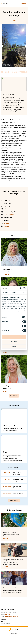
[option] (14, 45)
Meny (14, 20)
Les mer (5, 274)
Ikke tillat (14, 346)
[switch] (24, 321)
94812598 (7, 614)
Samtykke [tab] (5, 292)
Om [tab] (23, 292)
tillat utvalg (14, 341)
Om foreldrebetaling (9, 214)
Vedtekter (6, 226)
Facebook (6, 223)
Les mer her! (6, 594)
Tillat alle (14, 337)
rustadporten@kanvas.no (11, 616)
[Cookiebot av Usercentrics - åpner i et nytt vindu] (20, 288)
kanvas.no (24, 3)
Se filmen (5, 538)
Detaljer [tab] (14, 292)
